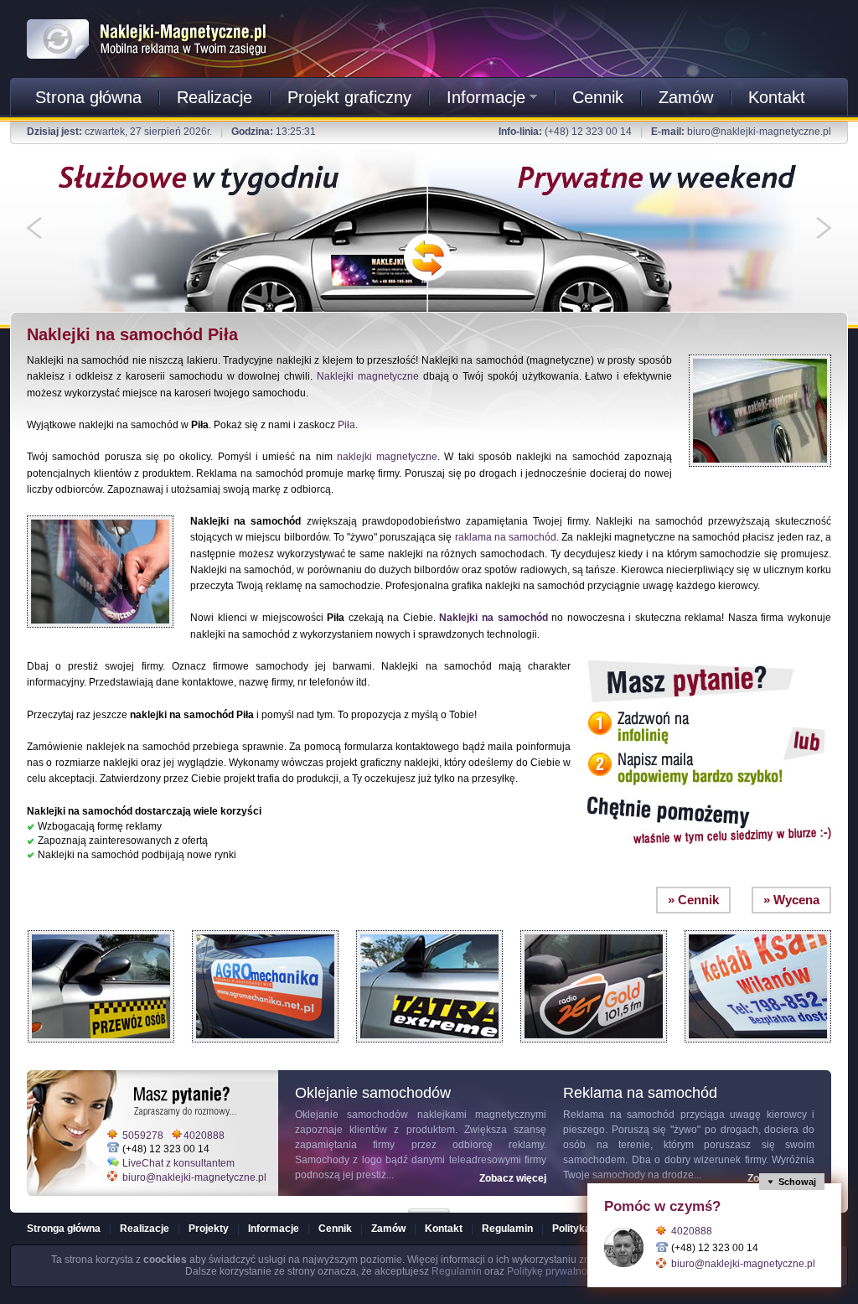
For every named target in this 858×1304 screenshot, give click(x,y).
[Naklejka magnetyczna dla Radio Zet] (593, 926)
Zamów (686, 97)
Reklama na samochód (619, 1114)
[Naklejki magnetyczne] (147, 16)
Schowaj (797, 1182)
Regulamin (507, 1228)
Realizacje (214, 97)
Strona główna (88, 97)
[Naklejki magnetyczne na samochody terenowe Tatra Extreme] (429, 926)
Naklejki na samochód (493, 618)
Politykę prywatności (553, 1271)
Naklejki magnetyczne (368, 376)
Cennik (597, 97)
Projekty (209, 1228)
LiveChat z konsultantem (178, 1163)
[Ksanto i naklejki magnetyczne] (758, 926)
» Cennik (693, 900)
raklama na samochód (505, 537)
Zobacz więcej (512, 1178)
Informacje (486, 97)
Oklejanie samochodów (351, 1114)
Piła (346, 425)
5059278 (142, 1135)
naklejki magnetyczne (387, 457)
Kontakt (776, 97)
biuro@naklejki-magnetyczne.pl (759, 131)
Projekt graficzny (349, 97)
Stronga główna (64, 1228)
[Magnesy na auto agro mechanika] (265, 926)
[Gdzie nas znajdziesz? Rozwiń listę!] (429, 1205)
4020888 (204, 1135)
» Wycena (791, 900)
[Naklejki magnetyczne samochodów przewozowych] (101, 926)
